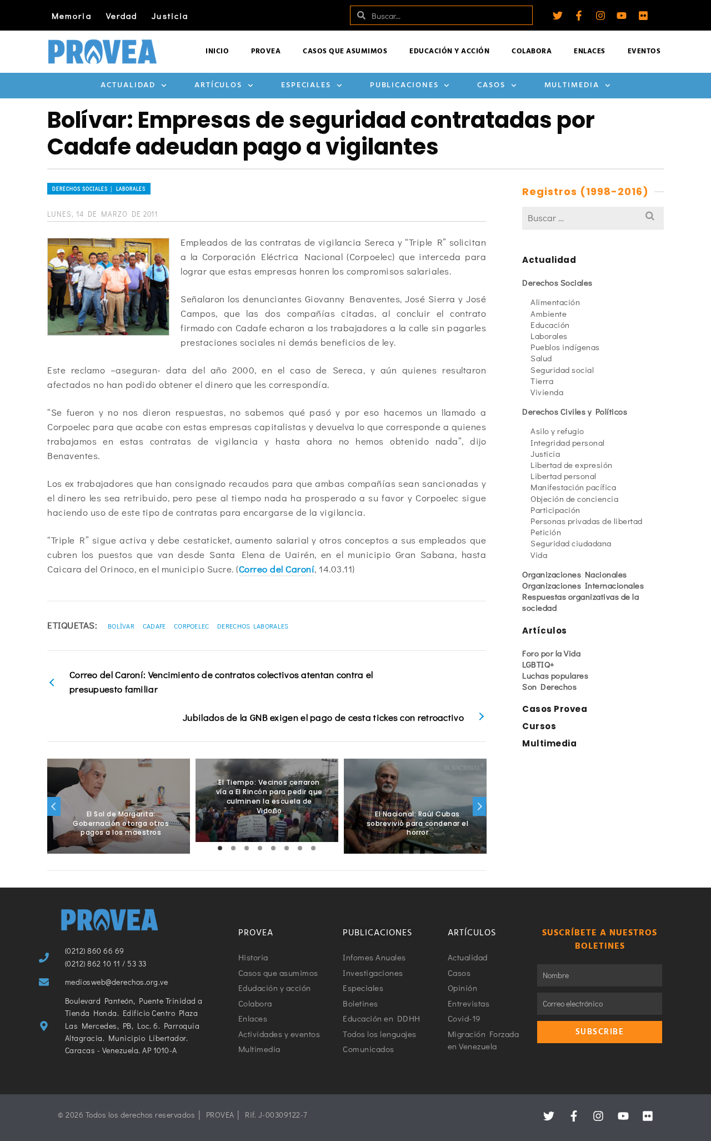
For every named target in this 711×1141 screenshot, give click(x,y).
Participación (555, 509)
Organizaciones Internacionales (583, 585)
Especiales (306, 85)
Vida (538, 554)
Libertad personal (563, 475)
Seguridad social (562, 369)
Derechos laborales (252, 625)
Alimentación (555, 301)
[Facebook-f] (579, 16)
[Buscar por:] (593, 217)
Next (479, 806)
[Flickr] (643, 16)
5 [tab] (273, 848)
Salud (541, 357)
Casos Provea (554, 709)
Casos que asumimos (345, 51)
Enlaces (589, 51)
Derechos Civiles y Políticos (574, 411)
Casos (491, 85)
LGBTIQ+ (538, 664)
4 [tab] (260, 848)
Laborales (549, 335)
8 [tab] (313, 848)
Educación (550, 324)
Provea (266, 51)
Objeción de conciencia (574, 498)
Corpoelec (191, 625)
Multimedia (571, 85)
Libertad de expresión (571, 464)
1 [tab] (220, 848)
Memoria (72, 15)
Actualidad (128, 85)
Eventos (644, 51)
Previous (54, 806)
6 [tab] (286, 848)
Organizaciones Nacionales (574, 574)
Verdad (122, 15)
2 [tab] (233, 848)
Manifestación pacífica (573, 486)
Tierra (541, 380)
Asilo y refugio (557, 430)
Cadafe (154, 625)
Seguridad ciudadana (571, 543)
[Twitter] (558, 16)
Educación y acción (449, 51)
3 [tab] (246, 848)
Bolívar (121, 625)
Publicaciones (404, 85)
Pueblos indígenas (565, 346)
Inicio (217, 51)
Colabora (532, 51)
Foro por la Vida (551, 653)
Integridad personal (567, 442)
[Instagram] (600, 16)
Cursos (539, 726)
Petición (545, 531)
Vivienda (546, 391)
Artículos (218, 85)
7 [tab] (300, 848)
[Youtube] (622, 16)
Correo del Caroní (277, 568)
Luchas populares (555, 675)
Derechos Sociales (557, 282)
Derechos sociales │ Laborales (99, 189)
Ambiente (548, 313)
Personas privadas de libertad (586, 520)
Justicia (170, 15)
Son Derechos (549, 686)
